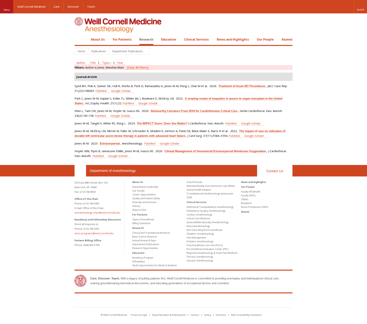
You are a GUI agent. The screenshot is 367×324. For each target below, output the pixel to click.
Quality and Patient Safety (146, 198)
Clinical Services (196, 39)
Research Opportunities (145, 248)
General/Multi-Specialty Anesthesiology (208, 222)
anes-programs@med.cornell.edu (94, 233)
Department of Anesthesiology (113, 171)
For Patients (122, 39)
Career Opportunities (144, 194)
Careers (195, 315)
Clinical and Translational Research (151, 232)
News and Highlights (233, 39)
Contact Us (274, 171)
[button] (360, 6)
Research (146, 39)
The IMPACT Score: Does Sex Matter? (162, 123)
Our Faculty (138, 190)
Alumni (287, 39)
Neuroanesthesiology (198, 226)
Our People (265, 39)
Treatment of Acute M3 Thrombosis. (242, 86)
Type (105, 62)
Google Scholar (121, 91)
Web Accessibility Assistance (246, 315)
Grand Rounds (194, 182)
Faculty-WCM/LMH (250, 191)
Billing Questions (141, 223)
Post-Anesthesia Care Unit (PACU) (205, 245)
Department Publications (145, 244)
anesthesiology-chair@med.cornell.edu (97, 212)
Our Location (80, 170)
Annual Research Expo (144, 240)
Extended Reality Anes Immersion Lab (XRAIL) (211, 186)
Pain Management (196, 237)
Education (168, 39)
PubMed (100, 91)
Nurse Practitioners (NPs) (254, 207)
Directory (221, 315)
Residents (246, 203)
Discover (73, 6)
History (136, 206)
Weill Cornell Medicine (31, 6)
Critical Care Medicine (198, 218)
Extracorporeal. (110, 143)
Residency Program (142, 257)
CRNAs (244, 199)
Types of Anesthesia (143, 219)
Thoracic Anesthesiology (200, 256)
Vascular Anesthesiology (200, 260)
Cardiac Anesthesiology (199, 214)
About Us (98, 39)
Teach (91, 6)
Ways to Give (139, 209)
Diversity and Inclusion (144, 202)
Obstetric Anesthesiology (200, 233)
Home (78, 39)
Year (120, 62)
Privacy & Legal (139, 315)
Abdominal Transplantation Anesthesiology (210, 207)
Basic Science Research (144, 236)
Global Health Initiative (199, 189)
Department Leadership (145, 187)
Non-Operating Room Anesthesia (204, 230)
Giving (207, 315)
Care (57, 6)
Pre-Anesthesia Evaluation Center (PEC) (207, 249)
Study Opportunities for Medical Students (154, 265)
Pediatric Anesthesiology (200, 241)
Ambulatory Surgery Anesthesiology (206, 210)
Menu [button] (7, 9)
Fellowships (138, 261)
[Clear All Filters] (137, 67)
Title (93, 62)
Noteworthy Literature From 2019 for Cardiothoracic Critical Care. (194, 111)
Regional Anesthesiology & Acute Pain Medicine (212, 253)
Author (80, 62)
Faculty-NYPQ (248, 195)
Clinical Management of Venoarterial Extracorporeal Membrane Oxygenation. (215, 151)
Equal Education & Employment (169, 315)
